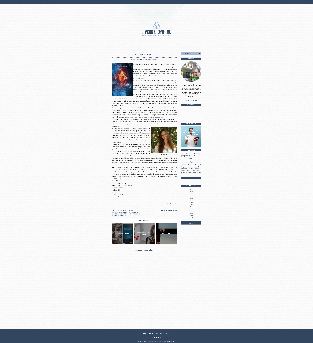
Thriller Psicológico (186, 173)
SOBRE (151, 2)
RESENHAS (158, 2)
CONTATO (166, 2)
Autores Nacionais (145, 59)
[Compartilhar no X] (167, 203)
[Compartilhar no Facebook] (170, 203)
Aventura (184, 155)
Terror (199, 172)
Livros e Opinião (152, 341)
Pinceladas (186, 165)
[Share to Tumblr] (175, 203)
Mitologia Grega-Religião (193, 161)
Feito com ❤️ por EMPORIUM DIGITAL (165, 341)
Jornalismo (198, 157)
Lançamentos (184, 159)
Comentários (118, 203)
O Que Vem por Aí (191, 163)
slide (183, 172)
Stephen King (191, 172)
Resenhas (154, 59)
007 (182, 154)
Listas (192, 159)
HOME (145, 2)
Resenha (190, 167)
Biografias (192, 155)
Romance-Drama (187, 168)
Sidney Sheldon (196, 170)
